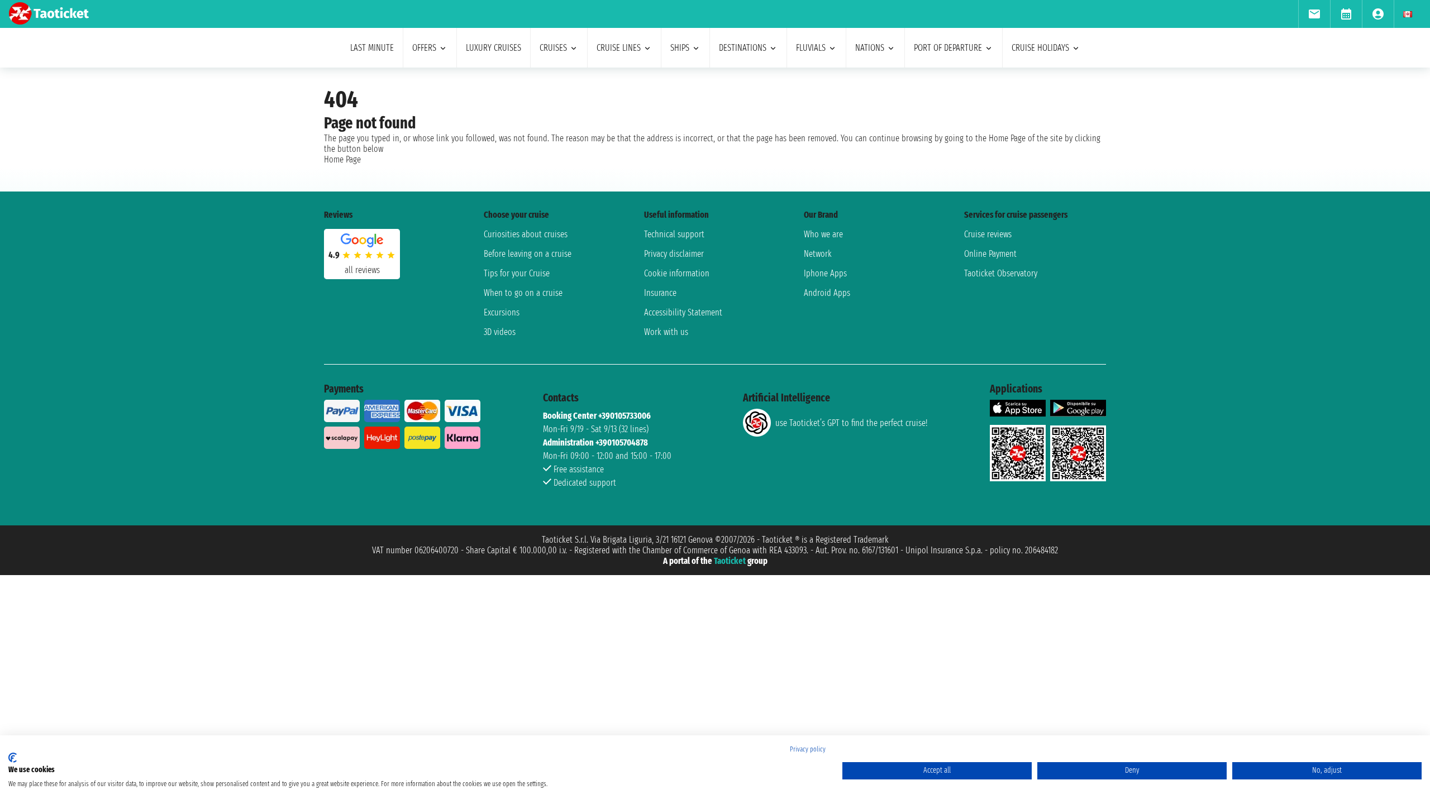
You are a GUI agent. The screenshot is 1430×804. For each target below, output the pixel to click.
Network (818, 253)
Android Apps (827, 293)
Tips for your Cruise (517, 273)
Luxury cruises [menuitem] (493, 47)
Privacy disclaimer (674, 253)
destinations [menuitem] (742, 47)
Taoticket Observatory (1000, 273)
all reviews (362, 270)
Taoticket (730, 561)
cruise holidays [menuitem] (1040, 47)
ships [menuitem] (679, 47)
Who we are (823, 234)
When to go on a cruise (523, 293)
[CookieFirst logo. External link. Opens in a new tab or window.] (12, 758)
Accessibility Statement (683, 312)
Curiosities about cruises (526, 234)
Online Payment (990, 253)
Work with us (666, 332)
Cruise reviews (988, 234)
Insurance (660, 293)
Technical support (674, 234)
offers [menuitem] (424, 47)
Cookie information (676, 273)
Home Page (342, 159)
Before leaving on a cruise (527, 253)
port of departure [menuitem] (948, 47)
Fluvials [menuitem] (811, 47)
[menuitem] (1314, 14)
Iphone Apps (825, 273)
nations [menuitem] (869, 47)
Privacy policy (808, 749)
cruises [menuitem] (553, 47)
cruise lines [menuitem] (619, 47)
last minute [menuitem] (372, 47)
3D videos (500, 332)
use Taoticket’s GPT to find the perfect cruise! (851, 423)
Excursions (501, 312)
